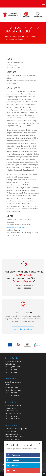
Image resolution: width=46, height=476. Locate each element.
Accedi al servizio (23, 329)
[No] (43, 469)
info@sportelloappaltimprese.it (17, 227)
